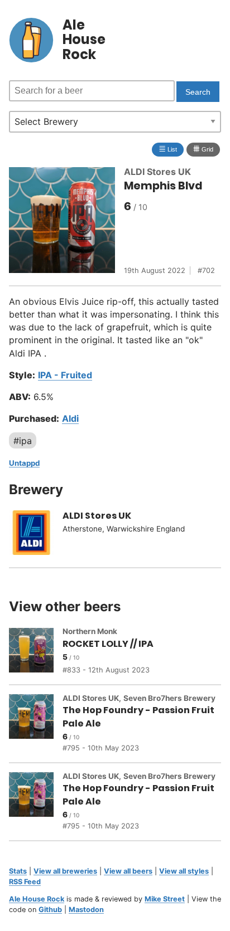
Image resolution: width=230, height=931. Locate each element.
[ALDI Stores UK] (36, 534)
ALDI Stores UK (157, 171)
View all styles (184, 871)
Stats (18, 871)
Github (50, 909)
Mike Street (165, 899)
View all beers (128, 871)
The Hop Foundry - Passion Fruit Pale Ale (138, 716)
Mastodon (86, 909)
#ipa (22, 440)
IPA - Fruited (65, 375)
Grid (203, 148)
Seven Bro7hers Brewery (169, 698)
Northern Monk (90, 631)
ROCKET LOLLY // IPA (108, 643)
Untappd (24, 463)
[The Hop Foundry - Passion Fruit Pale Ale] (36, 723)
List (168, 148)
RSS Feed (25, 882)
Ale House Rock (36, 899)
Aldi (70, 418)
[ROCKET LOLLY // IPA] (36, 652)
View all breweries (65, 871)
